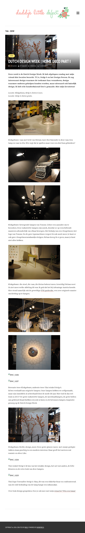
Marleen (24, 66)
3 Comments (43, 66)
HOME (11, 56)
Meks (26, 527)
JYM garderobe (47, 290)
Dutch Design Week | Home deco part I (39, 61)
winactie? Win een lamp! (65, 491)
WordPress (40, 527)
